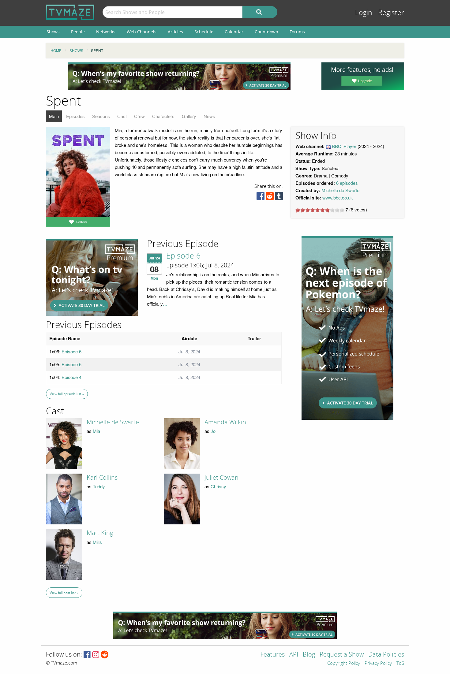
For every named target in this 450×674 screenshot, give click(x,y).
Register (391, 13)
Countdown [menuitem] (266, 32)
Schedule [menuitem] (203, 32)
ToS (400, 663)
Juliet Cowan (221, 477)
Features (273, 655)
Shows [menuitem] (53, 32)
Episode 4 (71, 377)
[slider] (319, 210)
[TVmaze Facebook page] (87, 655)
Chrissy (218, 486)
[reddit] (270, 197)
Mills (97, 542)
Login (363, 13)
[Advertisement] (179, 76)
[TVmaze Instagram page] (95, 655)
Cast (122, 116)
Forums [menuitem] (297, 32)
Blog (309, 655)
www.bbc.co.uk (337, 197)
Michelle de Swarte (340, 190)
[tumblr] (279, 197)
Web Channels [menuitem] (141, 32)
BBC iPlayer (344, 146)
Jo (213, 431)
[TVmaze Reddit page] (105, 655)
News (209, 116)
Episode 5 (71, 364)
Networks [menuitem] (105, 32)
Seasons (101, 116)
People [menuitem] (78, 32)
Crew (139, 116)
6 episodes (347, 183)
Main (54, 116)
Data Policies (386, 655)
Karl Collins (102, 477)
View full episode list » (67, 393)
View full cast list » (64, 592)
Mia (96, 431)
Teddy (99, 486)
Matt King (100, 533)
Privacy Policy (378, 663)
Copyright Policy (343, 663)
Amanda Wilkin (225, 422)
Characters (163, 116)
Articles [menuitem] (175, 32)
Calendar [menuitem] (234, 32)
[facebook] (260, 197)
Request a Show (342, 655)
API (293, 655)
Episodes (75, 116)
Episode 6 (183, 256)
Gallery (189, 116)
